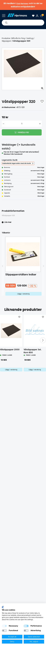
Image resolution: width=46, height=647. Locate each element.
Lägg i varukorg (23, 294)
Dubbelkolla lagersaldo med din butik (16, 163)
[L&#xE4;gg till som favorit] (42, 101)
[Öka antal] (40, 124)
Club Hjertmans (22, 3)
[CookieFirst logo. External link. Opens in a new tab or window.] (3, 607)
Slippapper (6, 41)
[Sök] (6, 23)
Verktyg (29, 38)
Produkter (6, 38)
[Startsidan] (17, 15)
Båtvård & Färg (18, 38)
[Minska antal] (3, 124)
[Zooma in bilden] (41, 87)
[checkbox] (4, 626)
